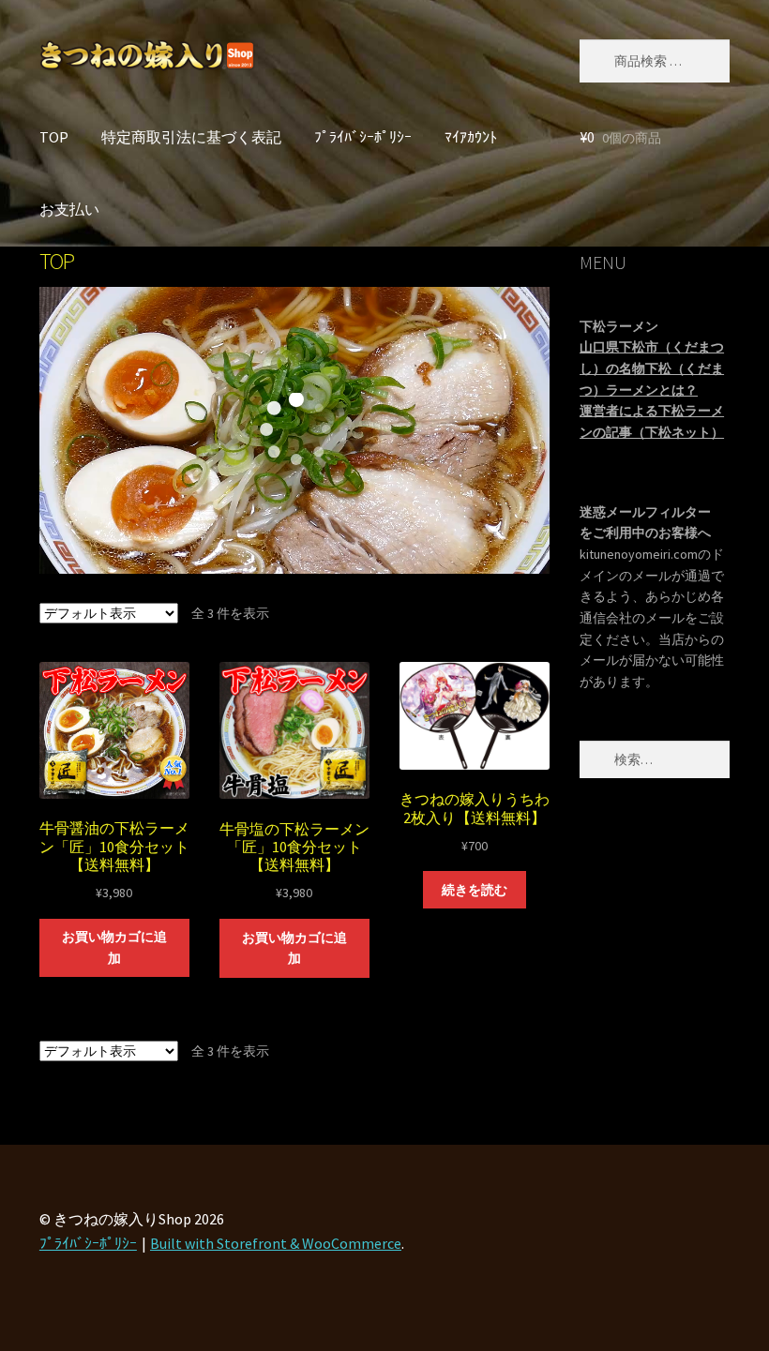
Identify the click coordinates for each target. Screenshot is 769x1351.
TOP (53, 137)
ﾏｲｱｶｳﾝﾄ (471, 137)
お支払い (69, 209)
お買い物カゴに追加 (114, 947)
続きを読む (474, 889)
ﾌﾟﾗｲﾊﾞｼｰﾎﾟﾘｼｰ (363, 137)
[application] (294, 430)
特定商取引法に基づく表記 (191, 137)
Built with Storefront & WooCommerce (275, 1243)
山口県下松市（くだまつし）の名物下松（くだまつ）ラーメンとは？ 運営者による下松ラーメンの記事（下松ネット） (652, 389)
